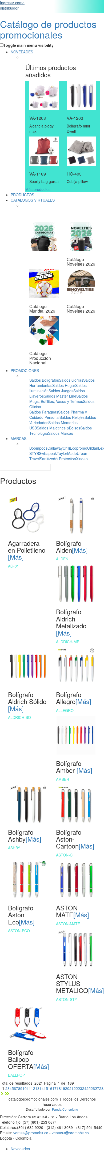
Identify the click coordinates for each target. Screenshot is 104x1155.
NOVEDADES (22, 51)
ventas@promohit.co (30, 1132)
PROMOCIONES (25, 370)
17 (54, 1088)
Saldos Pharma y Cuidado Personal (58, 414)
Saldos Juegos (61, 390)
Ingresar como (12, 5)
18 (59, 1088)
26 (93, 1088)
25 (88, 1088)
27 (97, 1088)
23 (80, 1088)
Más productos (37, 189)
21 (71, 1088)
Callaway (55, 448)
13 (37, 1088)
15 (46, 1088)
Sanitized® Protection (58, 458)
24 (84, 1088)
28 (101, 1088)
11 (29, 1088)
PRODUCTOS (22, 194)
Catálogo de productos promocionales (48, 29)
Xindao (82, 458)
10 (24, 1088)
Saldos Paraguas (43, 412)
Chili (66, 448)
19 (63, 1088)
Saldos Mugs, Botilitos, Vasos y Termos (58, 398)
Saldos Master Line (60, 396)
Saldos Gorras (71, 380)
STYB (34, 453)
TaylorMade (67, 453)
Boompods (38, 448)
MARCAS (18, 438)
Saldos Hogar (63, 385)
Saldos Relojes (72, 417)
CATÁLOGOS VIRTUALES (33, 200)
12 (33, 1088)
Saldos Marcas (60, 433)
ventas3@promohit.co (70, 1132)
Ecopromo (78, 448)
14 (41, 1088)
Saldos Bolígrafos (44, 380)
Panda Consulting (65, 1109)
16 (50, 1088)
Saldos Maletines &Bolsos (58, 428)
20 (67, 1088)
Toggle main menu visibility (28, 45)
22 (76, 1088)
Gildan (92, 448)
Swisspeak (48, 453)
